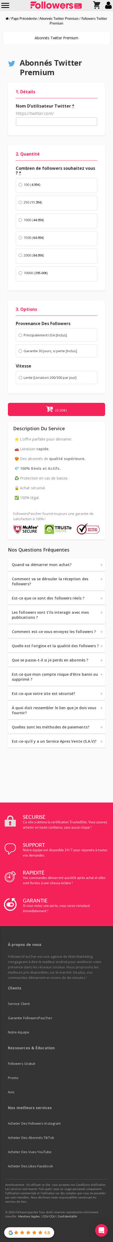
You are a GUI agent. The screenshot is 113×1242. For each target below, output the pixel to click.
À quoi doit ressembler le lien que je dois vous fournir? (54, 710)
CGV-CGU (49, 1216)
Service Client (19, 1003)
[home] (7, 19)
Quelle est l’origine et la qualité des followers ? (55, 645)
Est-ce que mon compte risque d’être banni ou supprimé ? (55, 677)
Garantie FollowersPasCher (30, 1018)
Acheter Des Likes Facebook (30, 1166)
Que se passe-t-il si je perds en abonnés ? (50, 660)
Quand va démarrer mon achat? (41, 564)
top (101, 1217)
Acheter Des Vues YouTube (30, 1151)
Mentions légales (29, 1216)
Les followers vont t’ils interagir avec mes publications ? (50, 615)
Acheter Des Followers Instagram (34, 1123)
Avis (11, 1092)
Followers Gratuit (21, 1063)
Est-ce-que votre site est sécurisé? (43, 693)
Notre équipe (18, 1032)
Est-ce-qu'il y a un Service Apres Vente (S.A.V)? (54, 741)
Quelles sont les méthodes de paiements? (50, 726)
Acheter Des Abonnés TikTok (31, 1137)
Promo (13, 1077)
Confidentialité (67, 1216)
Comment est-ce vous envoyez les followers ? (54, 631)
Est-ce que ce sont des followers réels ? (48, 598)
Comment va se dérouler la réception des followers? (50, 581)
